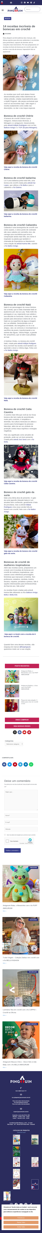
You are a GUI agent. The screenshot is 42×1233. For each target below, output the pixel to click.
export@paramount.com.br (21, 1111)
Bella (6, 595)
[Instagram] (21, 2)
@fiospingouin (25, 647)
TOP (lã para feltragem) (28, 128)
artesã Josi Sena (19, 439)
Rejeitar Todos (21, 1222)
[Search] (37, 9)
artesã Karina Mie (23, 244)
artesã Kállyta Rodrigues (17, 125)
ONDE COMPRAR (22, 720)
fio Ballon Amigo (11, 246)
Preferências (21, 1218)
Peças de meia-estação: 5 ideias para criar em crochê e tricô (29, 701)
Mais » (4, 911)
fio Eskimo (17, 187)
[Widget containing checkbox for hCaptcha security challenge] (19, 841)
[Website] (21, 829)
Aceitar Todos (21, 1227)
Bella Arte (13, 595)
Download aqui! (21, 1132)
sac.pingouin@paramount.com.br (21, 1097)
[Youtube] (28, 2)
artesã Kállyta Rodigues (27, 343)
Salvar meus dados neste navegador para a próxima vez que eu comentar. (21, 835)
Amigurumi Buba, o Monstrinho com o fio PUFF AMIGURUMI (29, 672)
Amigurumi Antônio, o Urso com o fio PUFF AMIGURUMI (29, 687)
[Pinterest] (31, 2)
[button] (11, 2)
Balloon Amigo (9, 128)
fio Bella (24, 185)
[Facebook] (24, 2)
